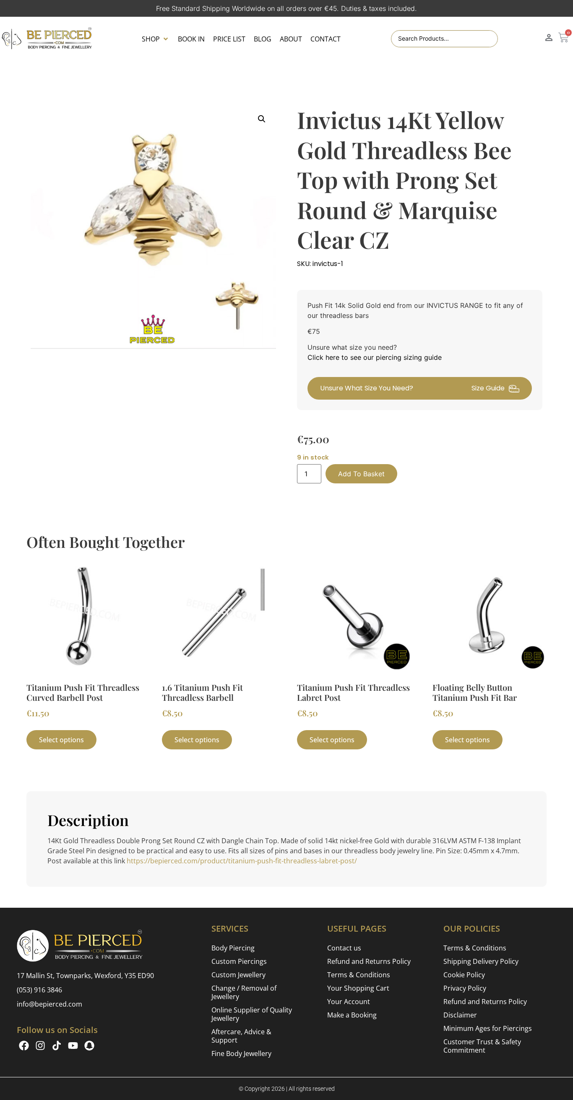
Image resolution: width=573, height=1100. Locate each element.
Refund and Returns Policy (369, 961)
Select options (61, 739)
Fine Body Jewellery (241, 1053)
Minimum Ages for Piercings (487, 1028)
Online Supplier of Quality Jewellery (251, 1014)
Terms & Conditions (358, 974)
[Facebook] (24, 1045)
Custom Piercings (239, 961)
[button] (156, 39)
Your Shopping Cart (358, 988)
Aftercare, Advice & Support (241, 1036)
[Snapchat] (89, 1045)
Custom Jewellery (238, 974)
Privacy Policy (464, 988)
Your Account (348, 1001)
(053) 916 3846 (39, 989)
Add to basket (361, 474)
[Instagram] (40, 1045)
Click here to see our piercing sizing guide (374, 357)
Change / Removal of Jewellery (243, 992)
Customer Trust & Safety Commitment (482, 1046)
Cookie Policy (464, 974)
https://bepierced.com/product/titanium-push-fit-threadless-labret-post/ (242, 860)
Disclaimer (460, 1015)
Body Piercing (233, 948)
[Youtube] (73, 1045)
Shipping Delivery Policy (480, 961)
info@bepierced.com (49, 1004)
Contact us (344, 948)
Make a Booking (352, 1015)
